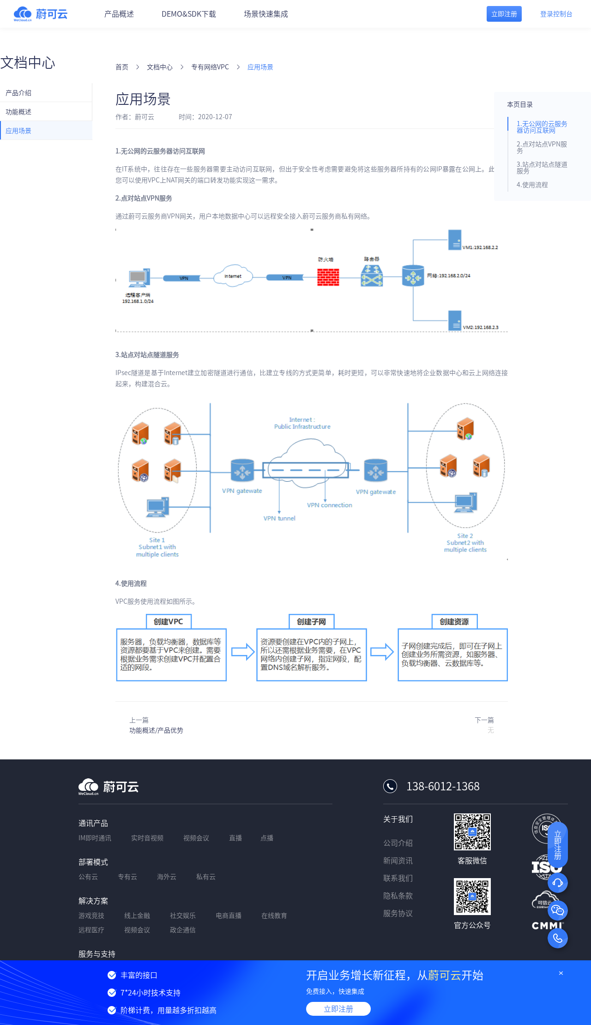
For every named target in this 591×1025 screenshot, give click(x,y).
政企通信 (183, 930)
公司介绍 (398, 843)
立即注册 (338, 1009)
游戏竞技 (91, 915)
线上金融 (137, 915)
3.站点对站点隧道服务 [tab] (542, 167)
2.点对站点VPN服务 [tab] (542, 147)
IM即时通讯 (94, 838)
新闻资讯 (398, 860)
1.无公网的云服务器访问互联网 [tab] (542, 127)
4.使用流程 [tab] (532, 185)
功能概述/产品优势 (156, 730)
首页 (121, 67)
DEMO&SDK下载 (189, 14)
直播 (235, 838)
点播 (266, 838)
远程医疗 (91, 930)
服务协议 (398, 913)
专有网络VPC (210, 67)
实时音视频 (147, 838)
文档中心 (160, 67)
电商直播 (228, 915)
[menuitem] (46, 92)
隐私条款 (398, 895)
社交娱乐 (183, 915)
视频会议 (196, 838)
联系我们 (398, 878)
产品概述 (119, 14)
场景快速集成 (266, 14)
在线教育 (274, 915)
